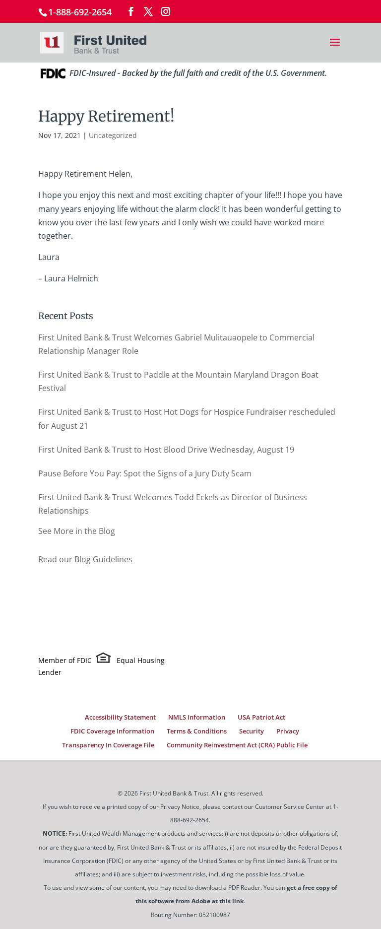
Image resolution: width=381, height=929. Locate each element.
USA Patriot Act (261, 717)
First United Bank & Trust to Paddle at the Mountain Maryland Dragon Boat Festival (178, 381)
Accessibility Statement (120, 717)
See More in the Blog (76, 531)
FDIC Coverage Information (112, 731)
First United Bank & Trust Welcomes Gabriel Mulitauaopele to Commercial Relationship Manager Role (176, 344)
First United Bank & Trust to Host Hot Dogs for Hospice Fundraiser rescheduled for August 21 (186, 418)
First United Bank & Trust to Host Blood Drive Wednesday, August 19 (166, 449)
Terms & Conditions (197, 731)
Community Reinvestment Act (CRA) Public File (237, 744)
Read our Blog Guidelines (85, 559)
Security (251, 731)
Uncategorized (113, 135)
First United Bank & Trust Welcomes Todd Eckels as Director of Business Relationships (172, 504)
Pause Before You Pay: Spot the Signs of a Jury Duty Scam (145, 473)
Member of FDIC (65, 660)
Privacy (287, 731)
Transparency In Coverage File (108, 744)
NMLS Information (196, 717)
